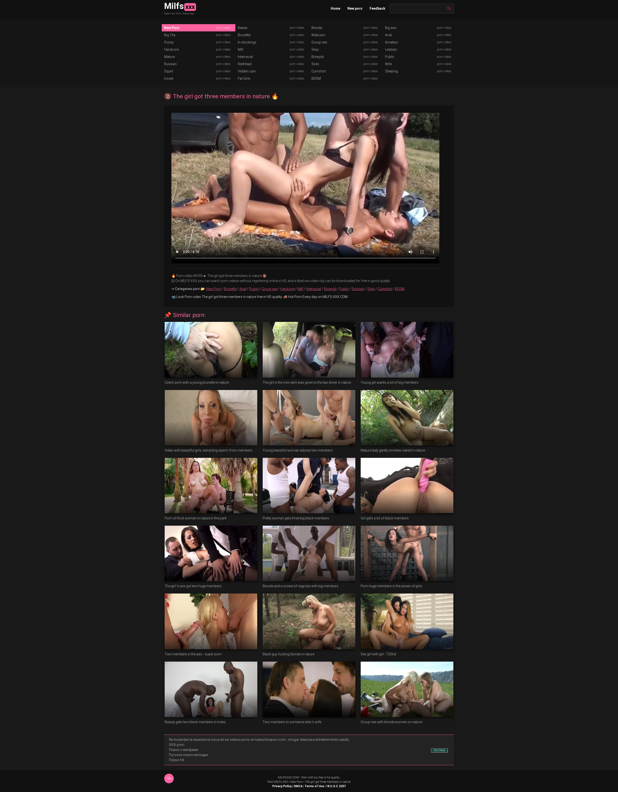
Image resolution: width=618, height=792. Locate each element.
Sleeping (391, 71)
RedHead (245, 64)
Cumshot (318, 71)
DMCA (298, 786)
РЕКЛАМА (439, 750)
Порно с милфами (183, 750)
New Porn (171, 28)
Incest (168, 78)
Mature (169, 57)
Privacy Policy (282, 786)
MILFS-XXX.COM (288, 777)
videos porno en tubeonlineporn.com (258, 740)
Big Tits (170, 35)
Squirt (168, 71)
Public (389, 57)
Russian (170, 64)
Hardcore (171, 49)
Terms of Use (314, 786)
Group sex (319, 42)
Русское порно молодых (188, 755)
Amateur (391, 42)
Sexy (315, 49)
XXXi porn (176, 745)
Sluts (315, 64)
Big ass (390, 28)
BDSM (316, 78)
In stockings (247, 42)
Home (335, 8)
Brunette (244, 35)
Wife (388, 64)
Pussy (169, 42)
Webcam (318, 35)
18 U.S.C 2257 (336, 786)
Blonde (316, 28)
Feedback (377, 8)
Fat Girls (244, 78)
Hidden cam (247, 71)
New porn (354, 8)
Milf (240, 49)
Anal (388, 35)
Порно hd (176, 760)
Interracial (245, 57)
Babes (242, 28)
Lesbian (391, 49)
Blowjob (317, 57)
